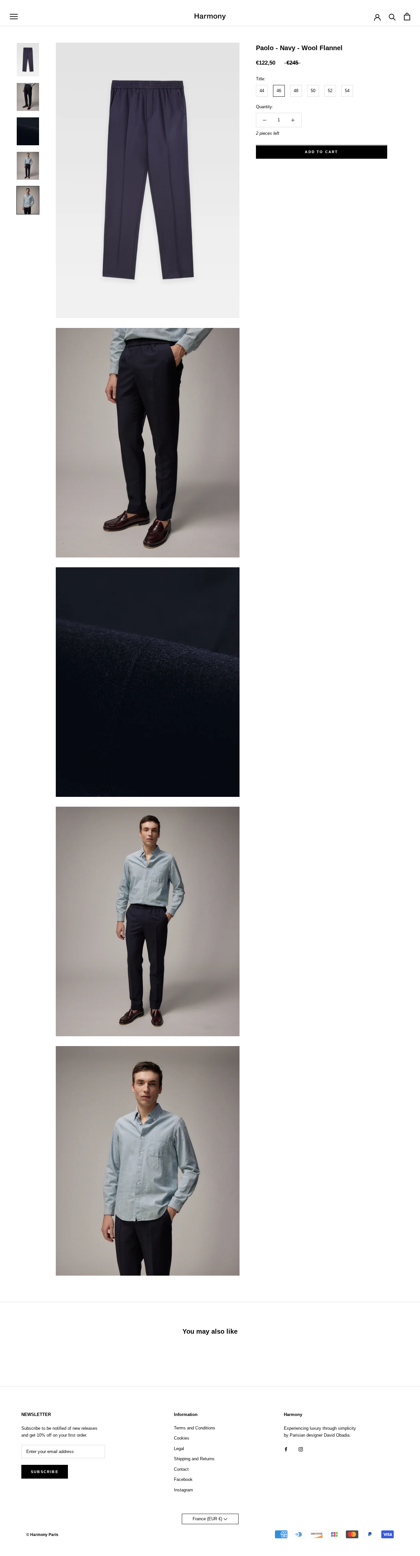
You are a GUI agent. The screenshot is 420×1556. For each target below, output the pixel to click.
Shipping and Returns (194, 1458)
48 (296, 91)
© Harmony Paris (42, 1534)
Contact (181, 1469)
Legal (179, 1448)
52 (330, 91)
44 (262, 91)
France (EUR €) (208, 1518)
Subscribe (44, 1472)
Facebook (183, 1479)
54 (347, 91)
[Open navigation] (14, 16)
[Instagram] (301, 1448)
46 (279, 91)
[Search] (392, 16)
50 (313, 91)
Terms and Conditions (194, 1427)
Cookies (181, 1438)
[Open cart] (407, 16)
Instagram (183, 1489)
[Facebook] (286, 1448)
